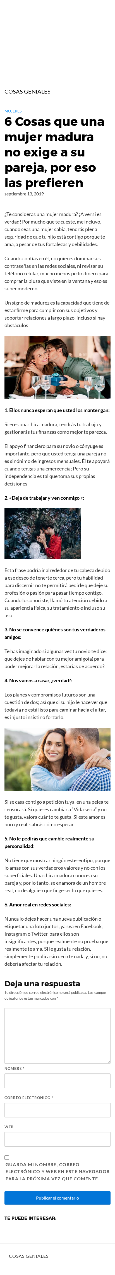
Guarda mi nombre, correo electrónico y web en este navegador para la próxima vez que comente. (58, 1171)
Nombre (14, 1068)
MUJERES (12, 111)
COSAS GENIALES (27, 91)
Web (8, 1127)
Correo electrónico (28, 1097)
